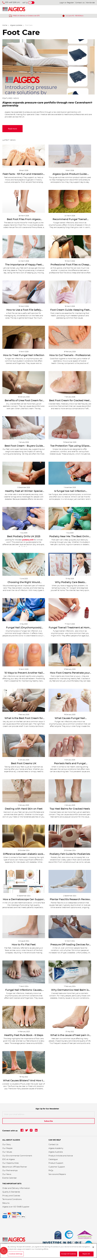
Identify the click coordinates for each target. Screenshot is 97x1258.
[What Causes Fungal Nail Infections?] (69, 700)
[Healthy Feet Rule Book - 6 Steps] (23, 1017)
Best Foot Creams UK (23, 763)
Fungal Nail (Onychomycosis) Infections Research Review (23, 627)
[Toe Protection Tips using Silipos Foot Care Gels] (69, 427)
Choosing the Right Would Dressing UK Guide (24, 582)
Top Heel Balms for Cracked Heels (70, 809)
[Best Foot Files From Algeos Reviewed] (23, 201)
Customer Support (56, 1167)
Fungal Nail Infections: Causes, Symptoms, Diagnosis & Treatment (24, 990)
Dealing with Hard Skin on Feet (23, 809)
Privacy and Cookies (11, 1196)
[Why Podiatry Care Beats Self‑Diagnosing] (69, 564)
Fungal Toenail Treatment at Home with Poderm (70, 627)
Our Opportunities (10, 1163)
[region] (48, 1250)
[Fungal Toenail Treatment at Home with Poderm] (69, 609)
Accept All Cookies (68, 1254)
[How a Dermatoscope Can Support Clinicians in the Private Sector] (23, 881)
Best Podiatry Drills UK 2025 (23, 536)
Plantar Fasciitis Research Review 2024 (70, 899)
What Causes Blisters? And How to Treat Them (23, 1080)
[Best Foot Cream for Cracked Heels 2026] (69, 382)
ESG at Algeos (8, 1159)
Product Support (56, 1163)
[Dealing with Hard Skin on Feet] (23, 790)
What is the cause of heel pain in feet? (69, 1035)
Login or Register (67, 3)
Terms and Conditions (12, 1199)
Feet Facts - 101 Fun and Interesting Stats (24, 174)
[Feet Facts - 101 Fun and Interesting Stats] (23, 156)
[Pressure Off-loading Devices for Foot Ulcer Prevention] (69, 926)
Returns (5, 1203)
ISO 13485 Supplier (21, 1207)
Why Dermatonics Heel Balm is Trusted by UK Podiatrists (69, 990)
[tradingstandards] (85, 1235)
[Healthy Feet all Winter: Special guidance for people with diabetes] (23, 473)
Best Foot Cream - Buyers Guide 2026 (24, 446)
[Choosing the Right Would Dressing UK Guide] (23, 564)
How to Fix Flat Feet (24, 944)
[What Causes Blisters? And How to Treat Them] (23, 1062)
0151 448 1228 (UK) (12, 2)
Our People (7, 1148)
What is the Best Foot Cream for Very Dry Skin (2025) (23, 718)
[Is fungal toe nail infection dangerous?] (69, 473)
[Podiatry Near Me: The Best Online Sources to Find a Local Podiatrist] (69, 518)
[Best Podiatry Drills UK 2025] (23, 518)
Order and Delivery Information (16, 1188)
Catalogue (53, 1159)
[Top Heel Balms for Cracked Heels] (69, 790)
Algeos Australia (55, 1152)
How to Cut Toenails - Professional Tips (69, 355)
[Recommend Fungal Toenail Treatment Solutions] (69, 201)
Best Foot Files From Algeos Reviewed (23, 219)
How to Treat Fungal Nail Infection (23, 355)
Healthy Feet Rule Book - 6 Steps (23, 1035)
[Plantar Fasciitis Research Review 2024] (69, 881)
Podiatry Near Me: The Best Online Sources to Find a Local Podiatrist (69, 536)
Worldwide (90, 3)
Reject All (86, 1254)
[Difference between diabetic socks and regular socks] (23, 836)
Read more (12, 128)
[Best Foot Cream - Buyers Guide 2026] (23, 427)
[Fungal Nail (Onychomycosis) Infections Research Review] (23, 609)
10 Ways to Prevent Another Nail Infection (23, 673)
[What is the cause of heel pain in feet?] (69, 1017)
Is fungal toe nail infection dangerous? (70, 491)
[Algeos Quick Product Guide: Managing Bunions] (69, 156)
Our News (6, 1174)
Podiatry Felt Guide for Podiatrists (70, 854)
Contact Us (79, 3)
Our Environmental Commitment (17, 1156)
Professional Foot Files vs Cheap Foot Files (70, 265)
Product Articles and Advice (60, 1156)
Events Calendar (9, 1178)
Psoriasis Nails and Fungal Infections (70, 763)
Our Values (7, 1152)
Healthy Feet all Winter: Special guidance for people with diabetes (23, 491)
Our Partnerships (10, 1170)
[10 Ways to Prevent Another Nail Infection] (23, 654)
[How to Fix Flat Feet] (23, 926)
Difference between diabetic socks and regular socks (23, 854)
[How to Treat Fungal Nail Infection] (23, 337)
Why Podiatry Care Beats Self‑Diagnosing (70, 582)
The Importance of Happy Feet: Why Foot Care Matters (23, 265)
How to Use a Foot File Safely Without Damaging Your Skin (24, 310)
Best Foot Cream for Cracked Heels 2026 (70, 400)
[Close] (93, 1247)
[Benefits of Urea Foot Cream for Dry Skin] (23, 382)
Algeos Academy (55, 1148)
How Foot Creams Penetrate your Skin (70, 673)
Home (4, 25)
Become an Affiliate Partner (14, 1167)
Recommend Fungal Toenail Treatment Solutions (70, 219)
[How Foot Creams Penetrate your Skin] (69, 654)
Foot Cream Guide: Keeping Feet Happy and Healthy (69, 310)
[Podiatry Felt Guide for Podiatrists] (69, 836)
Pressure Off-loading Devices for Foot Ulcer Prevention (69, 944)
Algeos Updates (16, 25)
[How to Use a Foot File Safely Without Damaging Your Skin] (23, 292)
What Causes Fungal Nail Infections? (70, 718)
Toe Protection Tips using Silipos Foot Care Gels (69, 446)
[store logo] (16, 9)
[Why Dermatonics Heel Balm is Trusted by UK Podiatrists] (69, 971)
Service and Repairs (57, 1174)
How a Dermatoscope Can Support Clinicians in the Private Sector (24, 899)
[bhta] (69, 1235)
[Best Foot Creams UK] (23, 745)
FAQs (50, 1170)
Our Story (6, 1144)
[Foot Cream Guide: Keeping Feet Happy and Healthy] (69, 292)
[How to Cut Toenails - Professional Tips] (69, 337)
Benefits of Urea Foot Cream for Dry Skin (24, 400)
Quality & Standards (11, 1192)
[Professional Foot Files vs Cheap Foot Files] (69, 246)
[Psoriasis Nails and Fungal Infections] (69, 745)
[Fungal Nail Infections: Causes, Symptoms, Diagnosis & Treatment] (23, 971)
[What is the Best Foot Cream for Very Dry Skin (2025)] (23, 700)
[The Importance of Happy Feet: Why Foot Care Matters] (23, 246)
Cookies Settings (15, 1254)
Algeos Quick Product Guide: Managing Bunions (70, 174)
